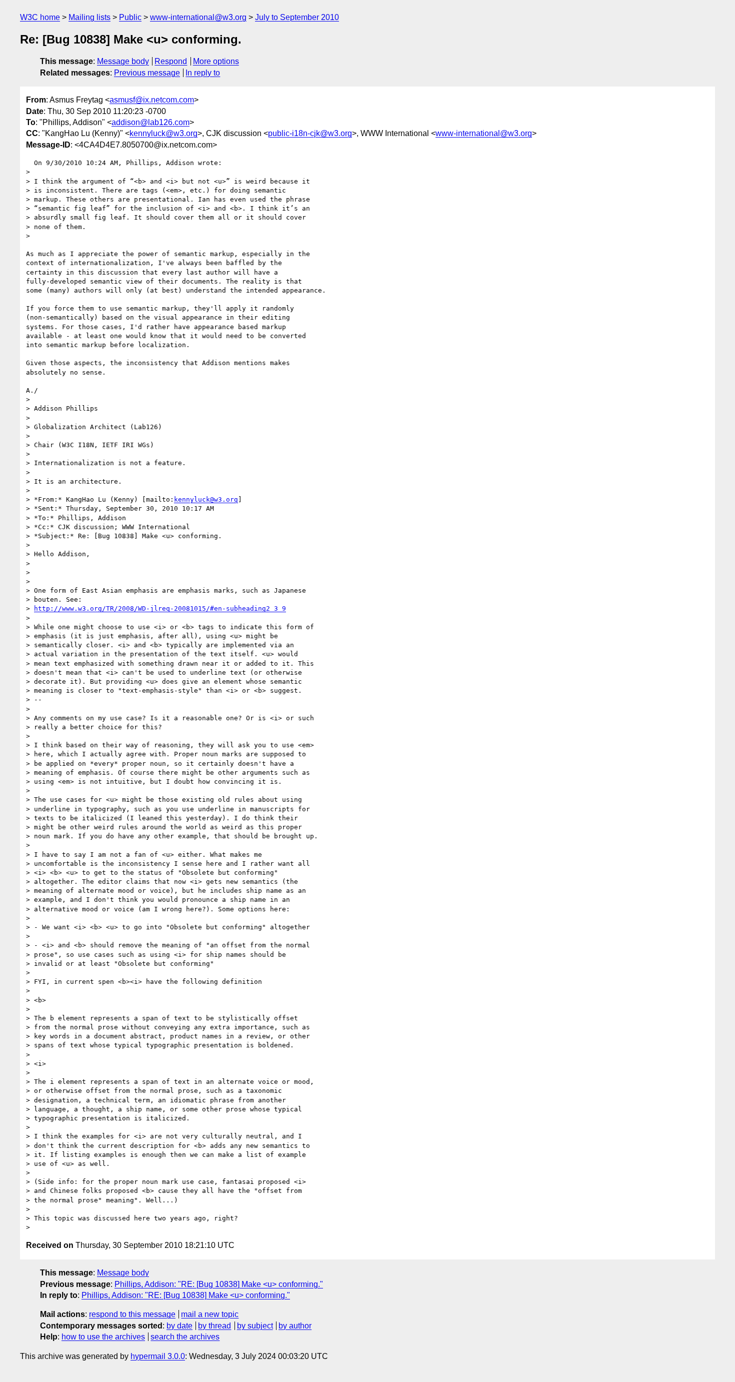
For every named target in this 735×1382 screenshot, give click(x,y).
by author (295, 1325)
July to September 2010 (297, 17)
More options (216, 61)
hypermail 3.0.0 (157, 1356)
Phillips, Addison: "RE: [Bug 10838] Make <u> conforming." (218, 1284)
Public (130, 17)
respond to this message (132, 1314)
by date (179, 1325)
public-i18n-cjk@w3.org (310, 133)
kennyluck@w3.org (164, 133)
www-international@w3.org (198, 17)
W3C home (40, 17)
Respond (170, 61)
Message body (123, 61)
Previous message (147, 73)
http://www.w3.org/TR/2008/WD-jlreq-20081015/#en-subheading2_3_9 (160, 608)
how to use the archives (103, 1336)
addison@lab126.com (151, 122)
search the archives (185, 1336)
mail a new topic (209, 1314)
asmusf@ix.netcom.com (152, 100)
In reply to (203, 73)
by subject (255, 1325)
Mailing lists (89, 17)
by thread (214, 1325)
